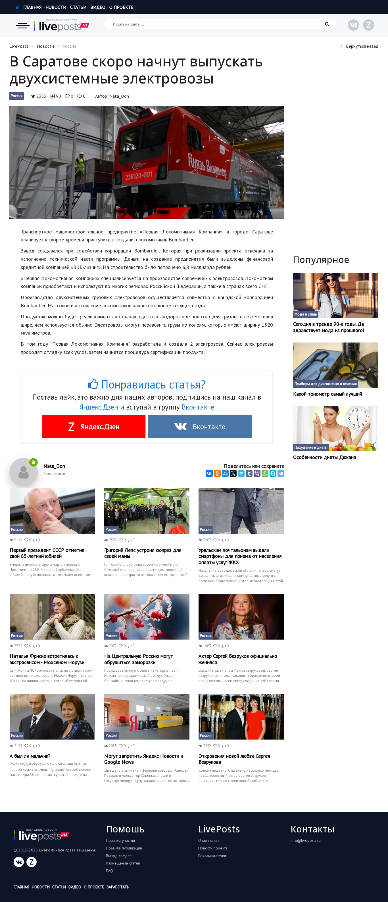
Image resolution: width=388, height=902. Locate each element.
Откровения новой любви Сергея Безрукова (234, 759)
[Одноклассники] (217, 473)
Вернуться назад (362, 46)
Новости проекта (213, 848)
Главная (31, 7)
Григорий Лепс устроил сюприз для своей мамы (143, 553)
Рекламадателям (213, 855)
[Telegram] (281, 473)
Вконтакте (198, 407)
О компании (208, 840)
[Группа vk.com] (353, 25)
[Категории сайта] (22, 25)
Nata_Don (119, 96)
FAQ (109, 870)
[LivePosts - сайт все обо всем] (61, 25)
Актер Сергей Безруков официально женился (238, 659)
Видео (97, 7)
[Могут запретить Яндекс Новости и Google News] (147, 717)
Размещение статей (123, 863)
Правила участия (120, 840)
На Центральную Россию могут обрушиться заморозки (138, 659)
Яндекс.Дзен (98, 407)
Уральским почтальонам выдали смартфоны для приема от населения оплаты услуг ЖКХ (240, 556)
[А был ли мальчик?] (52, 717)
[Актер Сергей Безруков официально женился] (241, 617)
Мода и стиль (306, 314)
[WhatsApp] (265, 473)
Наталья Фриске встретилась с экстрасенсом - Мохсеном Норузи (47, 659)
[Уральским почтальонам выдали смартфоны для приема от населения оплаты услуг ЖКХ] (241, 511)
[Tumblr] (249, 473)
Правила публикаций (124, 848)
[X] (233, 473)
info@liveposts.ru (306, 840)
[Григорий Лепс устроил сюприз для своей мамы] (147, 511)
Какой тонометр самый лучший (327, 394)
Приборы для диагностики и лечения (326, 383)
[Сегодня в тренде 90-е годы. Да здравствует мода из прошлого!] (336, 295)
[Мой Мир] (225, 473)
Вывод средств (119, 855)
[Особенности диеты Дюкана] (336, 428)
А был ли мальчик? (30, 756)
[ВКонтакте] (209, 473)
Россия (16, 95)
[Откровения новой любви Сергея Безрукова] (241, 717)
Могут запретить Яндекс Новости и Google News (143, 759)
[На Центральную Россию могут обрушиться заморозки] (147, 617)
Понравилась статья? (151, 384)
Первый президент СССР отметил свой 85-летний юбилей (47, 553)
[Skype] (273, 473)
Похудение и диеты (311, 447)
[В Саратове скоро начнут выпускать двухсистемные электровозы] (146, 162)
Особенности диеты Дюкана (324, 457)
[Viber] (257, 473)
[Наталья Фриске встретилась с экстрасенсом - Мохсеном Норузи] (52, 617)
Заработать (118, 887)
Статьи (78, 7)
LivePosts (18, 46)
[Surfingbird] (241, 473)
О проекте (121, 7)
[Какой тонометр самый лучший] (336, 365)
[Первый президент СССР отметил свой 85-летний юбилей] (52, 511)
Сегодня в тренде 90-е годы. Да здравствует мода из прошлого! (328, 327)
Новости (55, 7)
